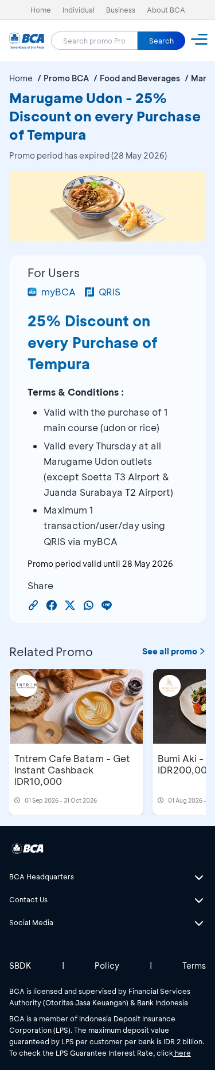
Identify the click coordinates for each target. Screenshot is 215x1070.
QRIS (109, 292)
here (182, 1052)
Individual (78, 9)
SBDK (20, 965)
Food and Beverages (140, 78)
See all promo (169, 651)
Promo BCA (66, 78)
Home (40, 9)
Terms (194, 965)
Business (120, 9)
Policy (107, 965)
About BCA (166, 9)
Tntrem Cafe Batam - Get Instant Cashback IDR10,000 (72, 769)
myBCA (58, 292)
